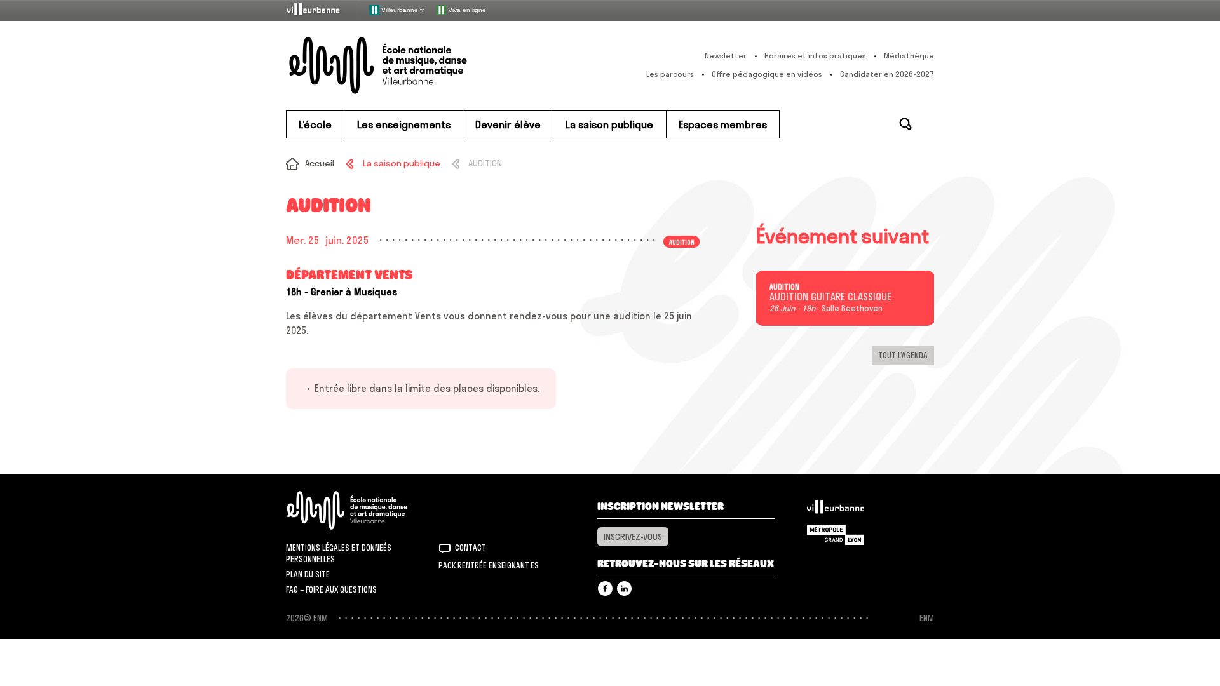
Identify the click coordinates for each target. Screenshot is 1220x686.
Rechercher (905, 124)
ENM (364, 510)
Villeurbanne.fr (401, 9)
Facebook (605, 588)
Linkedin (624, 588)
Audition (784, 287)
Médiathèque (909, 55)
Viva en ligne (466, 9)
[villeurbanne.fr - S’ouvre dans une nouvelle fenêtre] (321, 10)
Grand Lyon (835, 535)
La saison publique (401, 163)
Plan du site (308, 574)
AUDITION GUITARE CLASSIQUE (830, 297)
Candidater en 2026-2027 (887, 74)
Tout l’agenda (903, 355)
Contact (470, 547)
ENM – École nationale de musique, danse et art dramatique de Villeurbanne (403, 65)
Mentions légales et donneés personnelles (338, 553)
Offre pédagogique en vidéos (767, 74)
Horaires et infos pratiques (815, 55)
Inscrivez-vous (633, 536)
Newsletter (726, 55)
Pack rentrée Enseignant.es (488, 565)
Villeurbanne (835, 510)
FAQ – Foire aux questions (331, 589)
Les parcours (670, 74)
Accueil (319, 163)
